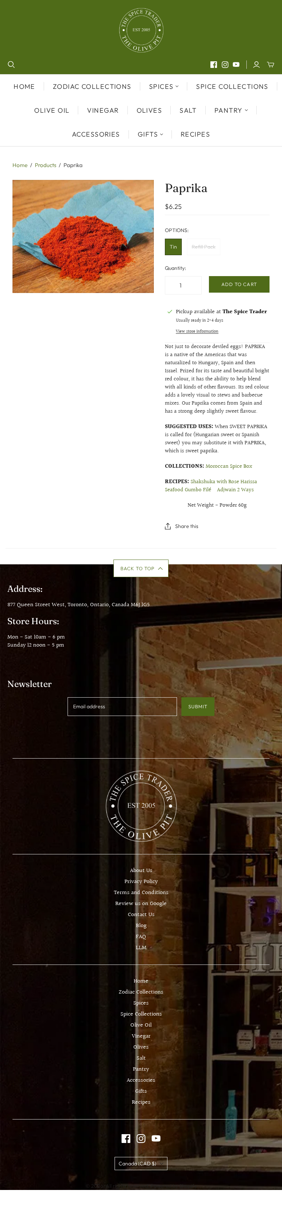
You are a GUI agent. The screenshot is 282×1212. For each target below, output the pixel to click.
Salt (188, 110)
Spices (141, 1003)
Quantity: (175, 268)
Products (45, 165)
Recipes (195, 134)
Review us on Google (141, 903)
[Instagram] (225, 64)
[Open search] (11, 64)
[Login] (256, 65)
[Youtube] (236, 64)
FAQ (141, 936)
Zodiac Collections (92, 86)
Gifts (141, 1091)
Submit (197, 706)
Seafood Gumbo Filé (188, 490)
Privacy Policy (141, 881)
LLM (141, 947)
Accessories (96, 134)
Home (24, 86)
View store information (197, 331)
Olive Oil (51, 110)
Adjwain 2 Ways (235, 490)
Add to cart (239, 284)
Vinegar (103, 110)
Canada (137, 1163)
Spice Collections (232, 86)
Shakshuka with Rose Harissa (224, 482)
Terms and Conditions (141, 892)
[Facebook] (213, 64)
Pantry (141, 1069)
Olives (149, 110)
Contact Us (141, 914)
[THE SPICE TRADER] (141, 30)
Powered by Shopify (174, 1186)
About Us (141, 870)
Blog (141, 925)
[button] (141, 568)
